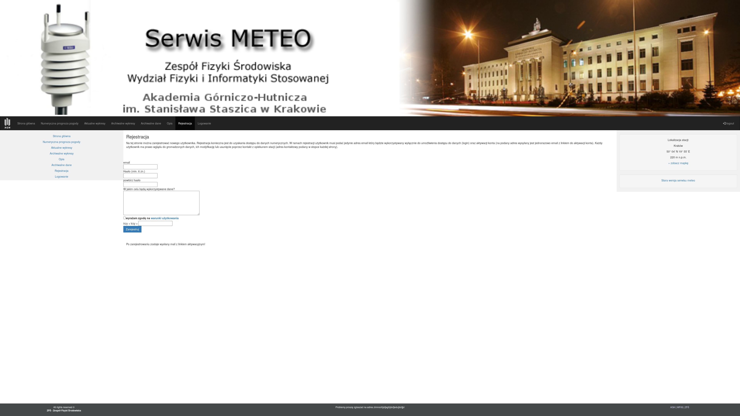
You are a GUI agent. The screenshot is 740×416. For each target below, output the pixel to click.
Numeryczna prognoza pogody (59, 123)
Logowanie (204, 123)
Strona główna (26, 123)
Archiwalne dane (151, 123)
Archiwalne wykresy (123, 123)
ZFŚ (687, 407)
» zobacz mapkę (678, 163)
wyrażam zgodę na (152, 218)
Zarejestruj (132, 229)
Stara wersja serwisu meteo (678, 180)
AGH (672, 407)
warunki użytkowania (165, 218)
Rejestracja (185, 123)
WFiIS (680, 407)
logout (730, 123)
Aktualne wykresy (94, 123)
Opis (169, 123)
